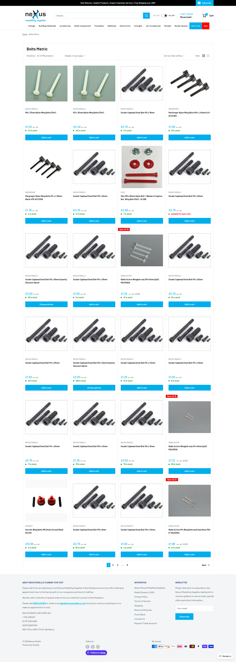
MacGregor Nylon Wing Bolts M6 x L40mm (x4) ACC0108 (189, 114)
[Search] (146, 16)
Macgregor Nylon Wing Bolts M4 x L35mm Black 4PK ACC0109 (43, 197)
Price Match (139, 614)
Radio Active (126, 276)
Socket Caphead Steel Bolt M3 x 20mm (90, 196)
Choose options (46, 304)
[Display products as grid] (203, 55)
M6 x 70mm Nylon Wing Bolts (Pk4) (40, 112)
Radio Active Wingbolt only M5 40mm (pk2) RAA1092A (140, 281)
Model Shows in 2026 (144, 592)
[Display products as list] (208, 55)
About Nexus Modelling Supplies (149, 587)
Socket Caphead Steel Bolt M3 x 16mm (137, 112)
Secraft (29, 526)
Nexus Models (31, 109)
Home (24, 34)
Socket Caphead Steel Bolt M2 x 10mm (138, 446)
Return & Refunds (143, 610)
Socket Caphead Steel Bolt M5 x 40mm (90, 446)
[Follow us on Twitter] (93, 647)
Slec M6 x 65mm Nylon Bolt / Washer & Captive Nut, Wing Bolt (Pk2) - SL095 (141, 197)
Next (204, 565)
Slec (123, 192)
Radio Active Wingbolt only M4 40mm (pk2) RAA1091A (188, 448)
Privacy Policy (141, 596)
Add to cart (46, 137)
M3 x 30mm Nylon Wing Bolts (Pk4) (88, 112)
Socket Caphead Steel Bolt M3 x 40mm (138, 529)
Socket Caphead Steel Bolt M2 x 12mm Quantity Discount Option (94, 364)
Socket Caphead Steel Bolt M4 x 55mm (42, 363)
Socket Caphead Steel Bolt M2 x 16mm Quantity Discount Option (46, 281)
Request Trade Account (145, 623)
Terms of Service (142, 601)
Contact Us (139, 619)
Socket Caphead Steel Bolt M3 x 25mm (186, 279)
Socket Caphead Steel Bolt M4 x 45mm (186, 363)
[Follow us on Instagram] (98, 647)
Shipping (138, 605)
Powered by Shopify (30, 645)
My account (185, 17)
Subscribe (206, 3)
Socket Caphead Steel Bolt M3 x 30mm (186, 196)
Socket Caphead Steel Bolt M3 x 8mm (89, 529)
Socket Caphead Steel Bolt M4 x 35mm (90, 279)
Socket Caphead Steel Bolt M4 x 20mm (42, 446)
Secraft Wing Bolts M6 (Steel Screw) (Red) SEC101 (44, 531)
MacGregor (174, 109)
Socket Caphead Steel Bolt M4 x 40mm (138, 363)
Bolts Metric (34, 34)
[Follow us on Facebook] (87, 647)
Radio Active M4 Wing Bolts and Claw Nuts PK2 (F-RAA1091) (189, 531)
